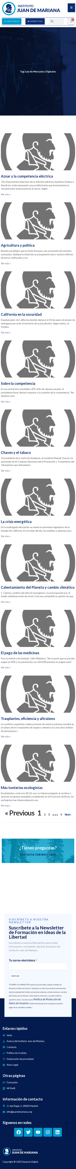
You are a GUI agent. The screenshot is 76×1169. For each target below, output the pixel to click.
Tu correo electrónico (22, 960)
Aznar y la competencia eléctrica (27, 176)
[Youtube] (38, 1132)
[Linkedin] (57, 1132)
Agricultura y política (18, 245)
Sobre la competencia (18, 383)
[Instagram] (47, 1132)
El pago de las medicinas (20, 653)
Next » (68, 814)
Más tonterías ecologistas (22, 787)
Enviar (15, 976)
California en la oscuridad (21, 314)
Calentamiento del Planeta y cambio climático (38, 587)
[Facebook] (18, 1132)
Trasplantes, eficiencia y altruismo (28, 718)
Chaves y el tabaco (16, 452)
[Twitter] (28, 1132)
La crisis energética (16, 521)
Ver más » (6, 194)
